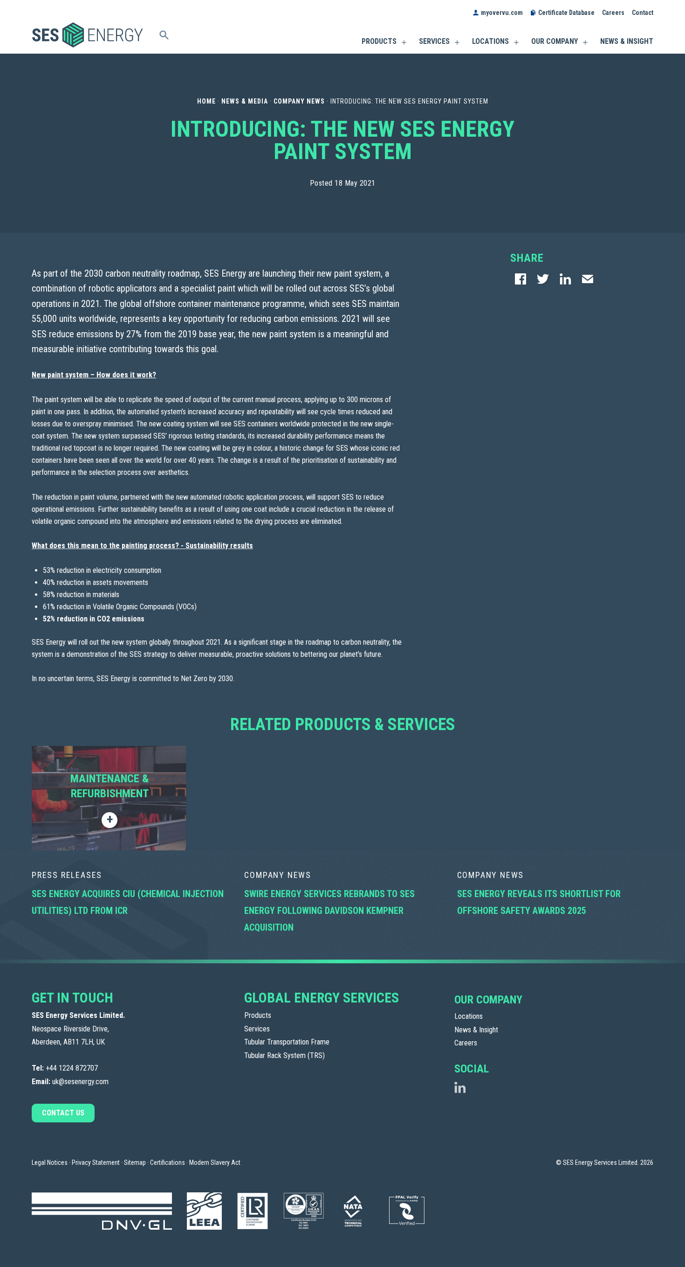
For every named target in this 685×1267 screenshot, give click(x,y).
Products (379, 41)
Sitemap (135, 1162)
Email (587, 279)
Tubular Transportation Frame (286, 1041)
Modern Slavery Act (214, 1162)
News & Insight (626, 41)
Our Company (554, 41)
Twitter (543, 279)
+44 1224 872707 (72, 1068)
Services (434, 41)
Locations (490, 41)
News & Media (244, 101)
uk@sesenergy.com (80, 1081)
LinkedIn (565, 279)
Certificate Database (566, 12)
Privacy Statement (96, 1162)
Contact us (63, 1112)
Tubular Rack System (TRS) (284, 1055)
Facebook (520, 279)
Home (206, 101)
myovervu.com (502, 12)
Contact (642, 12)
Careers (613, 12)
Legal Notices (50, 1162)
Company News (299, 101)
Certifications (167, 1162)
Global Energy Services (321, 997)
